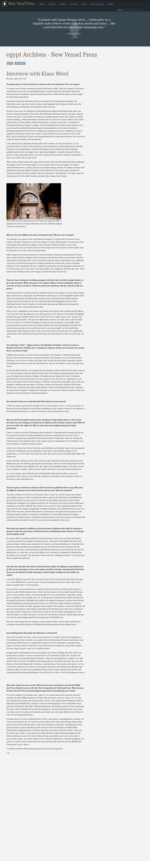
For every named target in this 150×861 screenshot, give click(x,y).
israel (40, 753)
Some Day (77, 34)
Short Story (20, 63)
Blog (9, 63)
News (83, 4)
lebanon (54, 753)
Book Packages (97, 4)
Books (63, 4)
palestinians (61, 753)
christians (13, 753)
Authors (73, 4)
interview (31, 753)
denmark (20, 753)
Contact (52, 4)
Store (110, 4)
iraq (36, 753)
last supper (46, 753)
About (42, 4)
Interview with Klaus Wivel (37, 74)
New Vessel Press (21, 3)
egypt (26, 753)
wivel (67, 753)
